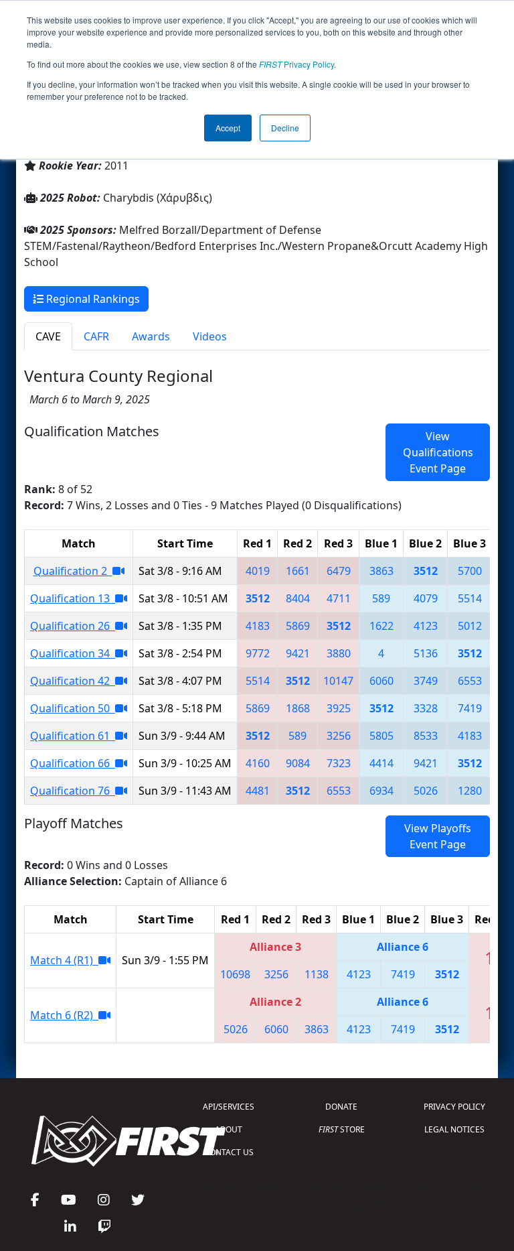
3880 (339, 653)
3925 (339, 708)
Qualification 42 (72, 680)
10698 (235, 974)
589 (381, 598)
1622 (381, 625)
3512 (426, 571)
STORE (342, 1129)
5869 (298, 625)
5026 (426, 790)
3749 (426, 680)
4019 (258, 571)
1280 (470, 790)
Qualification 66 (72, 763)
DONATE (341, 1106)
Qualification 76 (72, 790)
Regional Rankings (92, 298)
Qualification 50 (72, 708)
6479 (339, 571)
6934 (381, 790)
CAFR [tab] (96, 336)
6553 (470, 680)
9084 (298, 763)
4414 (381, 763)
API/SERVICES (228, 1106)
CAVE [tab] (48, 336)
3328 (426, 708)
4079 (426, 598)
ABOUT (228, 1129)
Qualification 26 (72, 625)
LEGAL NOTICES (454, 1129)
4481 (258, 790)
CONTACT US (229, 1152)
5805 (381, 735)
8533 (426, 735)
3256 (339, 735)
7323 (339, 763)
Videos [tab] (210, 336)
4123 (426, 625)
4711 (339, 598)
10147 (338, 680)
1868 (298, 708)
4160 (258, 763)
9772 (258, 653)
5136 (426, 653)
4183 (258, 625)
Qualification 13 (72, 598)
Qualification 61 (72, 735)
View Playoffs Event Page (437, 836)
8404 (298, 598)
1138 (317, 974)
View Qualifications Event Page (438, 452)
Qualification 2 (72, 571)
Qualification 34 (72, 653)
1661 (298, 571)
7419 (470, 708)
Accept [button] (228, 127)
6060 (381, 680)
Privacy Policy (296, 64)
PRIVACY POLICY (454, 1106)
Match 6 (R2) (64, 1015)
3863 (381, 571)
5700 (470, 571)
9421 (298, 653)
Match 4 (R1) (64, 960)
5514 (470, 598)
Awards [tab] (151, 336)
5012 (470, 625)
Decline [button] (285, 127)
